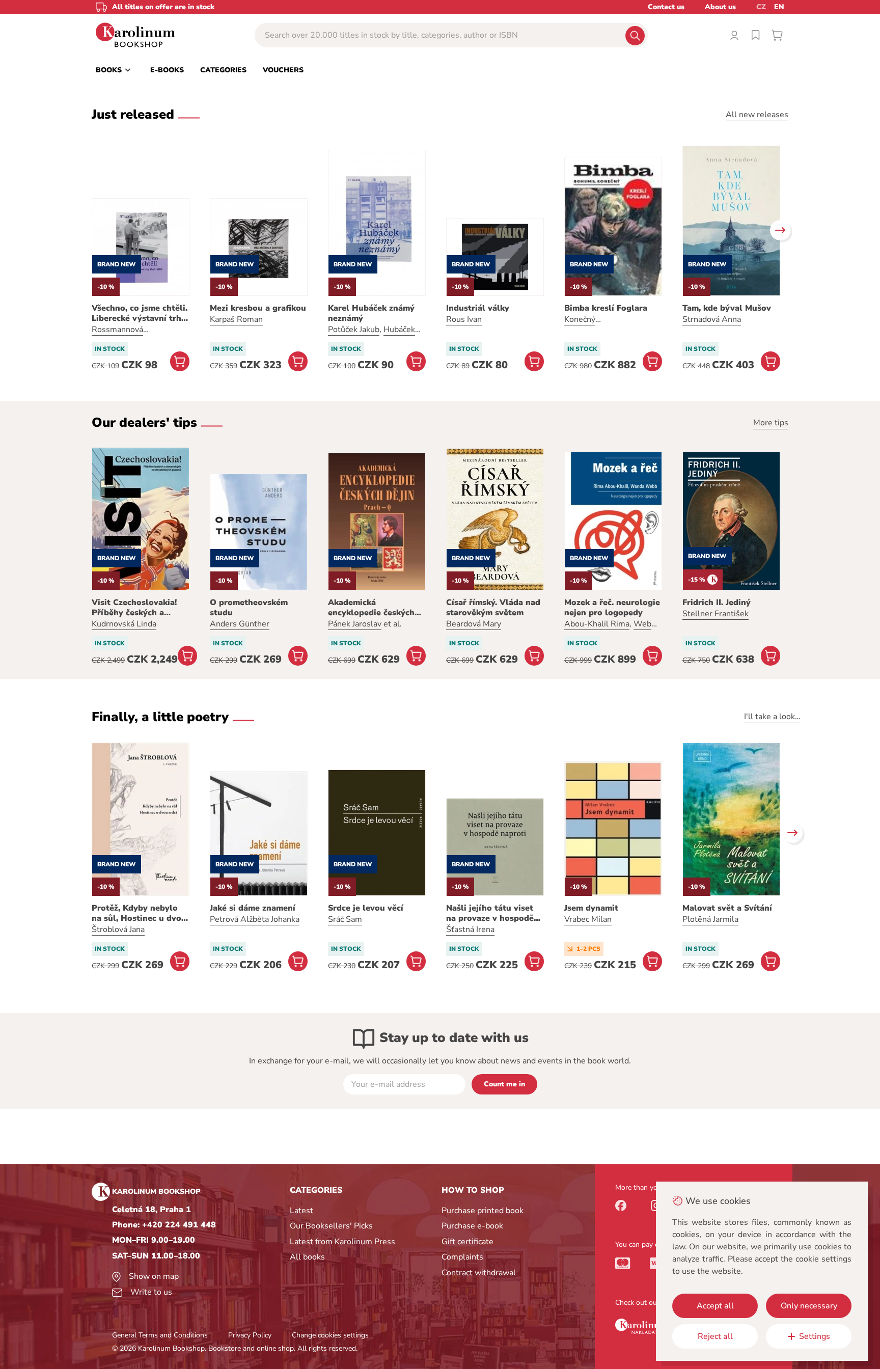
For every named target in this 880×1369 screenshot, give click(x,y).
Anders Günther (239, 623)
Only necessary (809, 1305)
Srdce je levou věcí (365, 908)
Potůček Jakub (353, 329)
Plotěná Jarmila (710, 919)
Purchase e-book (472, 1225)
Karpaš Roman (236, 319)
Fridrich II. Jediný (716, 602)
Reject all (715, 1336)
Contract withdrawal (479, 1272)
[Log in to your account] (734, 35)
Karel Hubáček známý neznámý (371, 313)
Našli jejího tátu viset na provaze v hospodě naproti (490, 913)
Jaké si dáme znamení (252, 908)
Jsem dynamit (591, 908)
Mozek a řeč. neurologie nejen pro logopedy (612, 607)
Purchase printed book (483, 1210)
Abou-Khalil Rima (596, 623)
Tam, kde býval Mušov (726, 308)
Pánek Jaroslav (354, 623)
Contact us (666, 7)
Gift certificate (467, 1241)
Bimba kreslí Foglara (605, 308)
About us (720, 7)
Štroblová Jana (118, 929)
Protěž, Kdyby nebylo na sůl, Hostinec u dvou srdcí (139, 913)
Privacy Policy (249, 1335)
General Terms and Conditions (160, 1335)
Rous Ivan (464, 319)
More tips (770, 422)
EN (779, 7)
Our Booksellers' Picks (331, 1225)
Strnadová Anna (711, 319)
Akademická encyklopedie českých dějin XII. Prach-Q (371, 607)
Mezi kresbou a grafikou (258, 308)
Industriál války (477, 308)
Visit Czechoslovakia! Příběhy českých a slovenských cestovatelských (134, 607)
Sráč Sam (345, 919)
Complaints (462, 1257)
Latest (301, 1210)
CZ (761, 7)
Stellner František (715, 613)
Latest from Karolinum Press (342, 1241)
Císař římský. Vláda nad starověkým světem (493, 607)
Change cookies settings (330, 1335)
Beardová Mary (473, 623)
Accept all (715, 1305)
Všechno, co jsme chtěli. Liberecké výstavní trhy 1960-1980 (139, 313)
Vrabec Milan (588, 919)
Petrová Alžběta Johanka (254, 919)
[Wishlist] (756, 35)
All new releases (757, 114)
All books (307, 1257)
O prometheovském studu (249, 607)
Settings (814, 1336)
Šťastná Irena (470, 929)
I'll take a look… (772, 716)
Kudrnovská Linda (124, 623)
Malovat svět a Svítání (727, 908)
